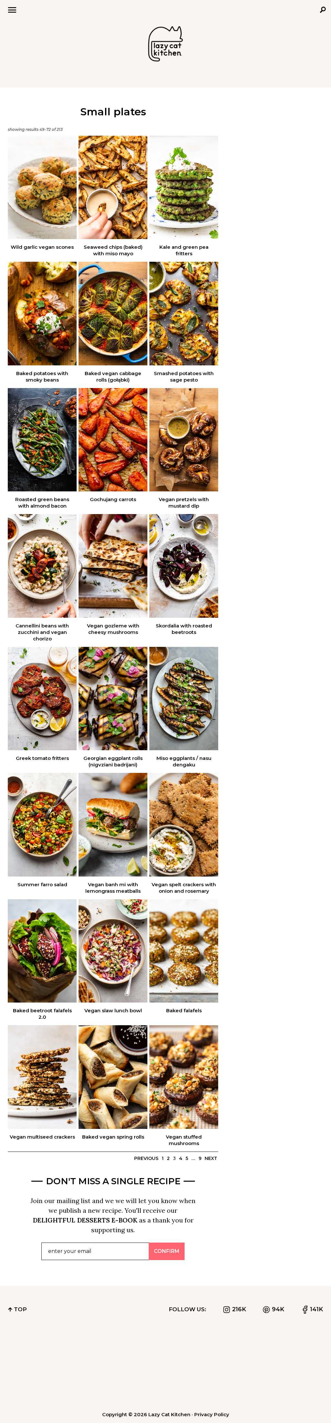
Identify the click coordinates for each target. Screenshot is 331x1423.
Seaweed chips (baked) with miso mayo (113, 250)
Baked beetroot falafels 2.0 (42, 1013)
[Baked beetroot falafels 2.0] (42, 951)
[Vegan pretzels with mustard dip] (183, 440)
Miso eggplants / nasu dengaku (183, 761)
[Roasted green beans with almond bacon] (42, 440)
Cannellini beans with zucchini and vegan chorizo (42, 632)
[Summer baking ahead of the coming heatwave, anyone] (297, 1349)
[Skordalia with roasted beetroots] (183, 566)
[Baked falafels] (183, 951)
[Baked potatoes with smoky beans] (42, 313)
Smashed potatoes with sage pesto (184, 376)
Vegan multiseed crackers (42, 1137)
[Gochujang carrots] (113, 440)
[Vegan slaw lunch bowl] (113, 951)
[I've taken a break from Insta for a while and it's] (33, 1349)
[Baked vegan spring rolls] (113, 1077)
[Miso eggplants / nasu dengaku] (183, 699)
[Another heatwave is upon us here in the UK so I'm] (165, 1349)
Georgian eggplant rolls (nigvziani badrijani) (113, 761)
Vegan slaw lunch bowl (113, 1010)
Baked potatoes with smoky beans (42, 376)
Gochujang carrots (113, 499)
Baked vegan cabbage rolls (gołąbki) (113, 376)
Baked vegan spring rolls (113, 1137)
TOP (19, 1309)
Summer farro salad (42, 884)
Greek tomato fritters (42, 758)
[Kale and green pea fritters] (183, 187)
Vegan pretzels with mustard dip (184, 502)
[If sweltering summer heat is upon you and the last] (231, 1386)
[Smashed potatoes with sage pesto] (183, 313)
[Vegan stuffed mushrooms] (183, 1077)
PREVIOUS (146, 1158)
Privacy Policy (211, 1414)
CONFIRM (166, 1251)
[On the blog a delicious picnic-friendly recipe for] (33, 1386)
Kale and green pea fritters (183, 250)
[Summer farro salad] (42, 825)
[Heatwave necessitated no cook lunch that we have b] (165, 1386)
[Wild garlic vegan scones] (42, 187)
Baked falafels (184, 1010)
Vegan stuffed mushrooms (184, 1140)
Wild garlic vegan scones (42, 247)
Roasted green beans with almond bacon (42, 502)
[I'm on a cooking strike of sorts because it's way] (99, 1349)
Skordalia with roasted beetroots (184, 629)
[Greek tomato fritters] (42, 699)
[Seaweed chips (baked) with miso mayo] (113, 187)
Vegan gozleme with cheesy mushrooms (113, 629)
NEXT (211, 1158)
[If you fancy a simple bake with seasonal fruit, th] (99, 1386)
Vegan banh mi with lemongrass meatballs (113, 887)
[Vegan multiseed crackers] (42, 1077)
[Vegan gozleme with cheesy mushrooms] (113, 566)
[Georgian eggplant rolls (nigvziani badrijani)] (113, 699)
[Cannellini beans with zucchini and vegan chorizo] (42, 566)
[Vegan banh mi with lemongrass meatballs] (113, 825)
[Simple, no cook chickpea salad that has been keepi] (231, 1349)
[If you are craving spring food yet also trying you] (297, 1386)
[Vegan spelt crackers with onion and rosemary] (183, 825)
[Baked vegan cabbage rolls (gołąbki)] (113, 313)
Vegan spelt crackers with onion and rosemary (184, 887)
